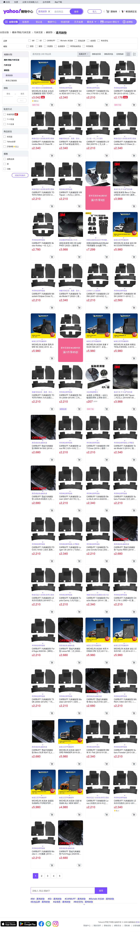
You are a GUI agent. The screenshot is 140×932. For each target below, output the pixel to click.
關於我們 (97, 925)
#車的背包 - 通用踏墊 (83, 901)
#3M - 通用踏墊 (38, 898)
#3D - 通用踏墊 (55, 898)
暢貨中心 (52, 21)
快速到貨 (65, 21)
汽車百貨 (7, 65)
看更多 (90, 21)
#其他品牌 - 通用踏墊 (40, 901)
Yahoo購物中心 (18, 11)
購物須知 (107, 925)
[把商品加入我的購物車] (52, 105)
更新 (137, 922)
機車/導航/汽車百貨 (11, 59)
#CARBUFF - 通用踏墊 (75, 898)
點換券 (25, 21)
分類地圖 (136, 925)
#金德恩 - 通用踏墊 (61, 901)
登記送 (39, 21)
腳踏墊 (6, 70)
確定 (22, 100)
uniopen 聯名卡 (111, 21)
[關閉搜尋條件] (49, 11)
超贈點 (129, 21)
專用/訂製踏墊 (11, 80)
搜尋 (101, 890)
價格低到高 (96, 54)
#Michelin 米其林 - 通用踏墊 (101, 898)
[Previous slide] (32, 72)
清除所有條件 (20, 175)
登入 (95, 11)
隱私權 (127, 925)
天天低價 (78, 21)
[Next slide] (54, 72)
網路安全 (117, 925)
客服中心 (87, 925)
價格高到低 (108, 54)
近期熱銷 (119, 54)
